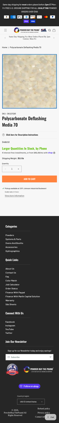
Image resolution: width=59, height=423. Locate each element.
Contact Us (10, 272)
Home (4, 47)
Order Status (11, 288)
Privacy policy (44, 413)
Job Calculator (12, 284)
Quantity (5, 163)
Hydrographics (12, 251)
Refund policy (44, 408)
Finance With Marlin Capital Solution (22, 296)
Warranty (9, 300)
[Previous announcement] (5, 38)
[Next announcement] (54, 38)
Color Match (11, 280)
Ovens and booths (14, 243)
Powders (9, 235)
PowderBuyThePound (13, 413)
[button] (5, 30)
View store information (14, 196)
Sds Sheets (10, 304)
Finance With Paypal (15, 292)
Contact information (43, 417)
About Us (9, 268)
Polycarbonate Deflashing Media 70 (25, 47)
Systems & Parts (13, 239)
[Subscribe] (50, 357)
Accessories (11, 247)
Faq (7, 276)
